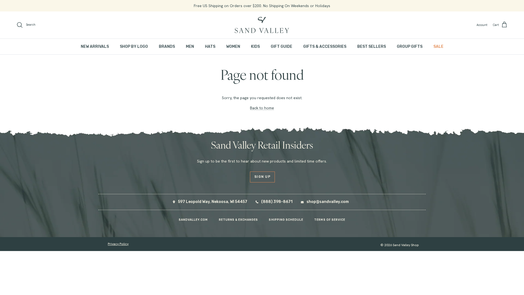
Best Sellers (371, 46)
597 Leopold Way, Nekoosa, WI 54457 (212, 201)
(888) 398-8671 (277, 201)
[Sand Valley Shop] (262, 25)
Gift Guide (281, 46)
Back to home (262, 107)
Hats (210, 46)
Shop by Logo (134, 46)
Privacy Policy (118, 244)
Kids (255, 46)
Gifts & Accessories (324, 46)
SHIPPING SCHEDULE (286, 220)
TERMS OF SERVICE (329, 220)
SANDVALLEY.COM (193, 220)
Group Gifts (409, 46)
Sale (438, 46)
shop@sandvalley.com (327, 201)
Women (233, 46)
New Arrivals (95, 46)
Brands (167, 46)
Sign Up (262, 177)
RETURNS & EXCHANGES (238, 220)
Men (190, 46)
